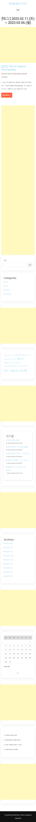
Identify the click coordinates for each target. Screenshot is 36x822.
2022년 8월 (8, 568)
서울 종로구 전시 (8, 362)
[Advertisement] (18, 45)
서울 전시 (20, 359)
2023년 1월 (8, 551)
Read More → (7, 95)
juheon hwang (20, 74)
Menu (18, 10)
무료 (19, 355)
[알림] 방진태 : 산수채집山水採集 (18, 447)
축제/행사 (8, 294)
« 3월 (17, 673)
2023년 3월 (8, 543)
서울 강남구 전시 (7, 359)
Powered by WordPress (12, 815)
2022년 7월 (8, 572)
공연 (6, 282)
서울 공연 (14, 359)
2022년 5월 (8, 576)
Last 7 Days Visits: (11, 745)
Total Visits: (9, 749)
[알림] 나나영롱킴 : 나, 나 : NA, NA (18, 460)
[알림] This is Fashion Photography (13, 68)
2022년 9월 (8, 564)
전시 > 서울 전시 (11, 370)
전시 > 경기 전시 (17, 362)
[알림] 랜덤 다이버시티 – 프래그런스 (18, 453)
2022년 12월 (9, 556)
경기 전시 (12, 355)
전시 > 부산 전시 (23, 366)
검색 (5, 260)
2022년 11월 (9, 560)
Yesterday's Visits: (11, 740)
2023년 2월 (8, 547)
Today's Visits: (9, 735)
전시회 (7, 290)
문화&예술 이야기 (18, 3)
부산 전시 (29, 355)
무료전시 (23, 355)
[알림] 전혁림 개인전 (14, 440)
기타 (6, 286)
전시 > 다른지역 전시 (11, 366)
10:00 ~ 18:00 (6, 355)
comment (4, 77)
